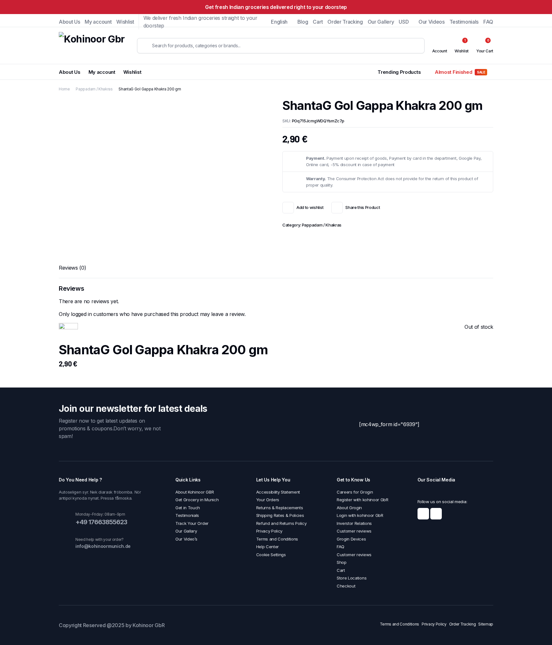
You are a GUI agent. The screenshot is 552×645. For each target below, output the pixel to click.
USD (404, 22)
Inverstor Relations (354, 523)
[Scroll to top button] (538, 631)
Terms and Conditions (277, 538)
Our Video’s (186, 538)
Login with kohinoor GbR (360, 515)
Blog (302, 22)
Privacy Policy (269, 531)
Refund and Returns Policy (281, 523)
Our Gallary (186, 531)
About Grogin (349, 507)
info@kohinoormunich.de (103, 546)
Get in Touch (187, 507)
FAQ (488, 22)
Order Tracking (345, 22)
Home (64, 89)
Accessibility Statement (278, 492)
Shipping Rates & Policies (280, 515)
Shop (342, 562)
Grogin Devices (351, 538)
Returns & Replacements (279, 507)
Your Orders (267, 499)
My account (98, 22)
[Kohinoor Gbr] (92, 45)
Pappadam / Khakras (94, 89)
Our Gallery (381, 22)
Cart (318, 22)
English (279, 22)
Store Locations (351, 577)
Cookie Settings (271, 554)
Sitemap (485, 624)
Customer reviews (354, 531)
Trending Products (399, 72)
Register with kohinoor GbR (362, 499)
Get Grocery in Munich (196, 499)
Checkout (346, 585)
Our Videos (431, 22)
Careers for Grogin (355, 492)
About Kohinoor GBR (194, 492)
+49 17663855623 (101, 522)
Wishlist (125, 22)
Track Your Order (192, 523)
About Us (69, 22)
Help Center (267, 546)
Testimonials (464, 22)
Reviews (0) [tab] (72, 268)
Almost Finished (460, 72)
